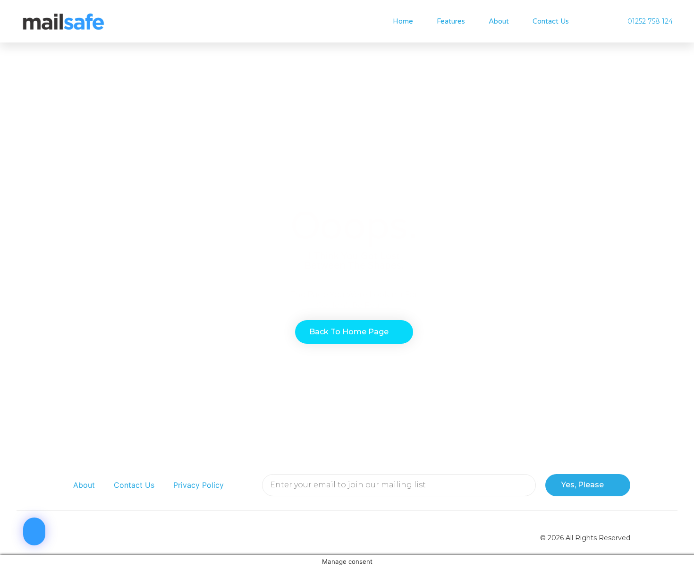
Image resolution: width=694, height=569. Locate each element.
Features (451, 21)
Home (403, 21)
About (499, 21)
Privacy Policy (198, 485)
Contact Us (551, 21)
